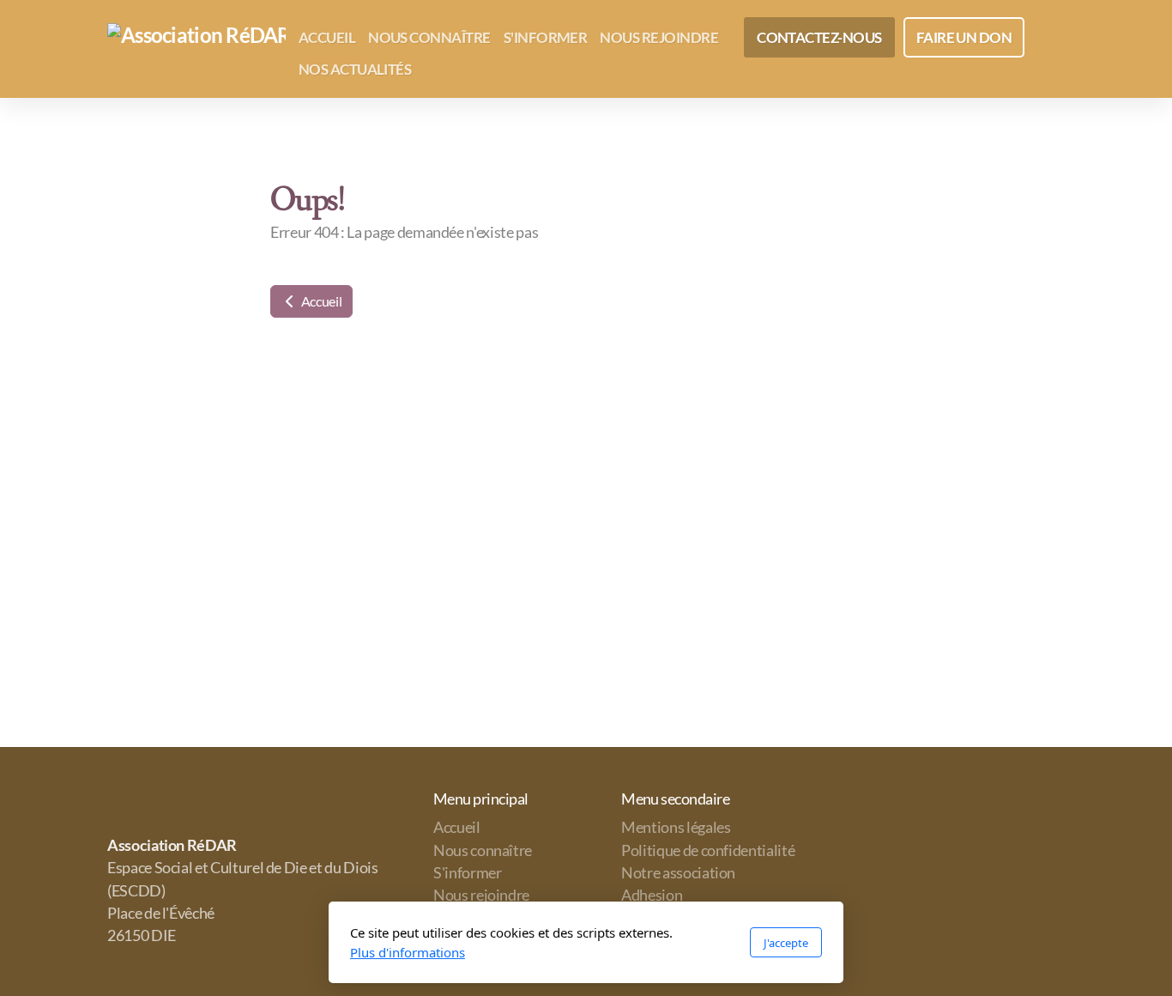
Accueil (320, 301)
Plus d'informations (407, 952)
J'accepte (786, 942)
